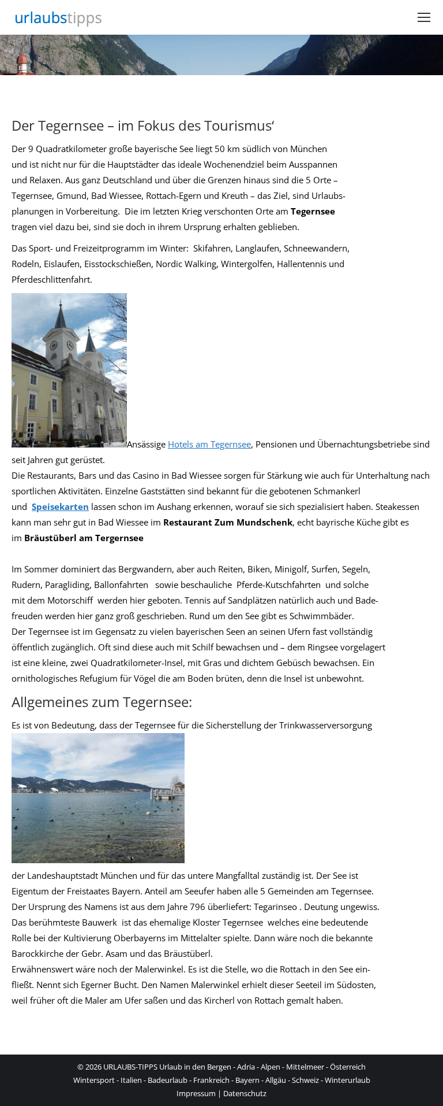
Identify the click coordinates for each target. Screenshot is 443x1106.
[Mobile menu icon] (423, 17)
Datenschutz (244, 1093)
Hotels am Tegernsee (209, 444)
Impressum (196, 1093)
